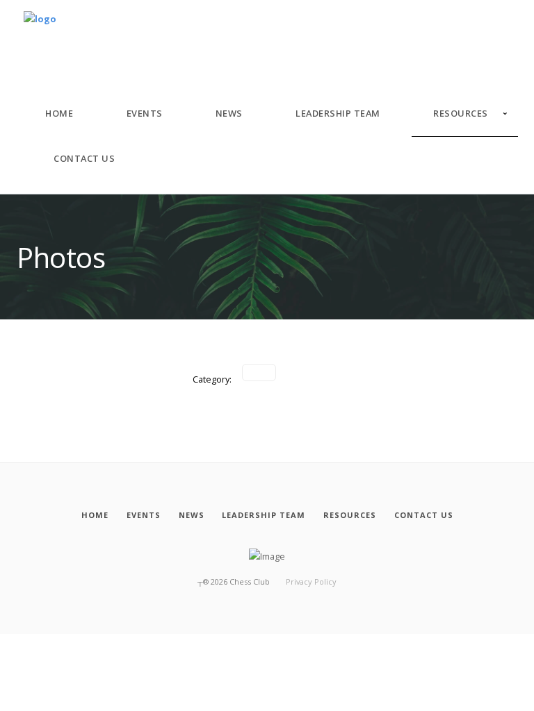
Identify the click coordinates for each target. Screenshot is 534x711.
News (229, 113)
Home (59, 113)
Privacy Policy (311, 581)
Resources (460, 113)
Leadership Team (338, 113)
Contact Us (84, 158)
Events (145, 113)
